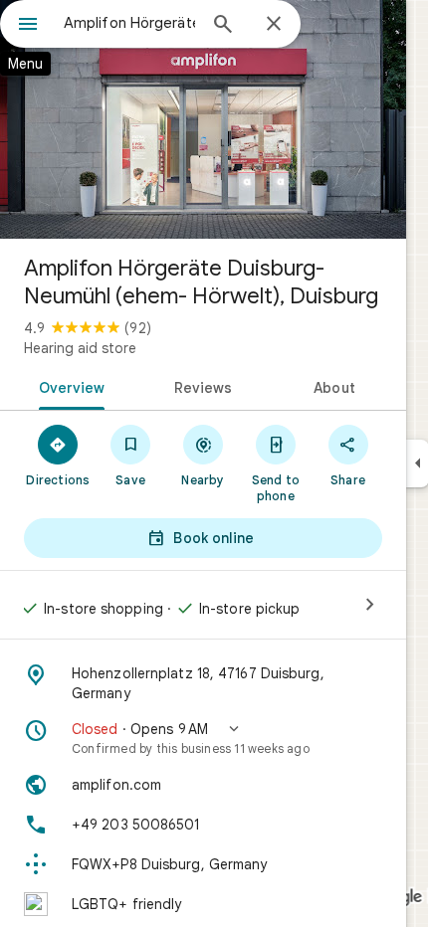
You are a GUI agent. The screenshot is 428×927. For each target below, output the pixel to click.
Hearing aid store (80, 348)
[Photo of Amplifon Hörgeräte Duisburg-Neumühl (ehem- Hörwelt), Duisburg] (203, 119)
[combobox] (129, 23)
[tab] (68, 386)
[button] (203, 738)
